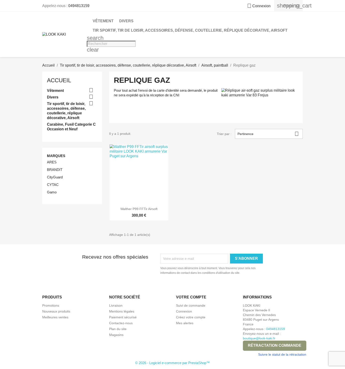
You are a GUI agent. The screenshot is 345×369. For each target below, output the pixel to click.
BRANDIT (54, 170)
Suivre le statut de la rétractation (282, 354)
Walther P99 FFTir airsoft (138, 209)
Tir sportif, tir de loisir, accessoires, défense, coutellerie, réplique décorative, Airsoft (190, 30)
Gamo (52, 192)
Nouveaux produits (56, 311)
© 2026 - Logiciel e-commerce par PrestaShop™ (172, 363)
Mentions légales (121, 311)
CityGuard (55, 177)
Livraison (116, 305)
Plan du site (117, 329)
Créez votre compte (190, 317)
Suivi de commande (190, 305)
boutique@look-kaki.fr (259, 338)
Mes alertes (184, 323)
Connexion (184, 311)
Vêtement (103, 21)
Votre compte (191, 297)
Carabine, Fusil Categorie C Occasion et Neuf (71, 126)
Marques (56, 156)
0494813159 (78, 6)
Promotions (50, 305)
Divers (126, 21)
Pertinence (268, 134)
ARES (52, 162)
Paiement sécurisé (123, 317)
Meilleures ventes (55, 317)
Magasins (116, 335)
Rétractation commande (274, 345)
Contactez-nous (121, 323)
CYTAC (53, 185)
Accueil (59, 80)
